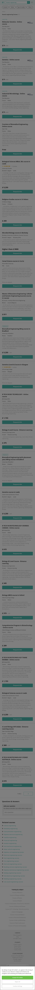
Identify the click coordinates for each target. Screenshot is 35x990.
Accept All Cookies (17, 977)
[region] (17, 978)
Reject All (17, 982)
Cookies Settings (17, 986)
